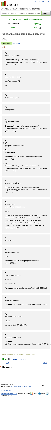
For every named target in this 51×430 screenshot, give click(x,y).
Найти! (45, 13)
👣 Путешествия (6, 390)
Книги (13, 28)
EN (34, 2)
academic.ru (9, 3)
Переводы (37, 24)
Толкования (13, 24)
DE (39, 2)
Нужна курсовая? (19, 359)
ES (43, 2)
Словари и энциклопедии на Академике (20, 9)
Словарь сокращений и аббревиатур (25, 19)
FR (48, 2)
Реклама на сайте (25, 386)
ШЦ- (7, 363)
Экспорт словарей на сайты (9, 393)
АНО (45, 363)
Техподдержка (15, 386)
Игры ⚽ (37, 28)
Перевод (16, 43)
